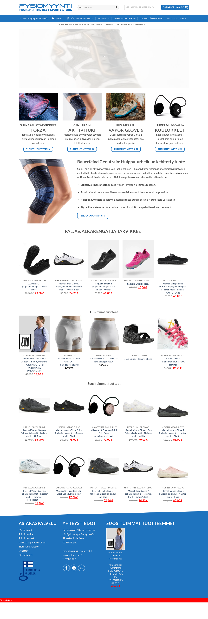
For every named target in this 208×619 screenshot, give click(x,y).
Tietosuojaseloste (29, 546)
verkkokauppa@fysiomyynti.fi (77, 550)
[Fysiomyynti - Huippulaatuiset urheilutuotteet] (46, 7)
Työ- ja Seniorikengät (82, 18)
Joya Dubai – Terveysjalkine (138, 358)
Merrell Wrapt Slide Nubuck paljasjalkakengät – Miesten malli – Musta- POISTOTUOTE (173, 288)
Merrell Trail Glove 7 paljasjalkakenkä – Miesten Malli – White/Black (69, 286)
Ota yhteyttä (26, 554)
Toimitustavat (26, 538)
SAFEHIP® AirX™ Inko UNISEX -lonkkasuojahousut (69, 361)
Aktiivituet (104, 18)
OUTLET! (59, 18)
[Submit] (116, 7)
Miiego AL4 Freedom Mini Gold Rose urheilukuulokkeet (104, 433)
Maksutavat (25, 529)
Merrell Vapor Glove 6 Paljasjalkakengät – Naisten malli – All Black (34, 433)
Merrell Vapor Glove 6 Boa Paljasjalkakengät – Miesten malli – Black (69, 433)
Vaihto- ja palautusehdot (32, 542)
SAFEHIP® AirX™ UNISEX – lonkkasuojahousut (104, 360)
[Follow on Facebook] (66, 568)
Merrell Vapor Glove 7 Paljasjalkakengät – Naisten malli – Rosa (173, 493)
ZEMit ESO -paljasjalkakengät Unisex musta (34, 286)
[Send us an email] (81, 568)
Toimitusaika (26, 534)
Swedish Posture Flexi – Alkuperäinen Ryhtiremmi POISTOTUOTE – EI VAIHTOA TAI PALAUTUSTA (34, 364)
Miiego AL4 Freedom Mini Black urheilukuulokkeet (69, 492)
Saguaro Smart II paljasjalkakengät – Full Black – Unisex (103, 286)
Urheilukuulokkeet (124, 18)
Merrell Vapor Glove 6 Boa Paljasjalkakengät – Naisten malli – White (138, 433)
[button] (140, 7)
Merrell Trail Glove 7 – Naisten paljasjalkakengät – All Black (103, 493)
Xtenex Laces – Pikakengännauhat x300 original (173, 361)
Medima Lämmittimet (151, 18)
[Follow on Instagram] (74, 568)
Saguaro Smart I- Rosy (138, 283)
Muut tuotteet (175, 18)
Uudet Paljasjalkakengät (34, 18)
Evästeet (23, 550)
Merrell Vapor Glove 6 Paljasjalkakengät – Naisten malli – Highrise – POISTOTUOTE (34, 495)
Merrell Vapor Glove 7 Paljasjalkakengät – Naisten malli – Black (173, 433)
